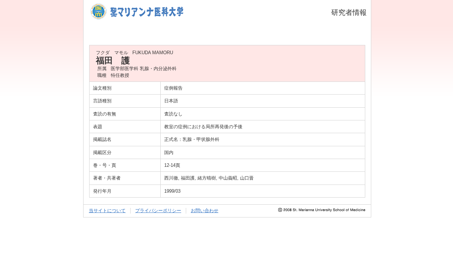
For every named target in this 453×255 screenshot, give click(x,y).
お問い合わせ (204, 210)
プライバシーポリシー (158, 210)
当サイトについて (107, 210)
